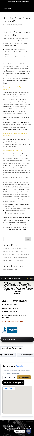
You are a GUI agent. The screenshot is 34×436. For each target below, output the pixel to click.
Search (28, 239)
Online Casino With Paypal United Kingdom (16, 254)
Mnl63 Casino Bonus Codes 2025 (13, 251)
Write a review (24, 377)
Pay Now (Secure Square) (13, 383)
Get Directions (9, 377)
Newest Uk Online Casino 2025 (13, 150)
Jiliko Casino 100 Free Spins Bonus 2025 (15, 257)
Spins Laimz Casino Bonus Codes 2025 (15, 248)
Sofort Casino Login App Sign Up (13, 261)
